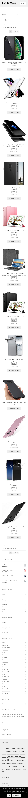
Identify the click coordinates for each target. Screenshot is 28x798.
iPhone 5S (5, 662)
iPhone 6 (5, 664)
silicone (21, 766)
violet (17, 769)
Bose (12, 751)
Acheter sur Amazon (14, 69)
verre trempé (12, 769)
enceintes (16, 754)
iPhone (10, 760)
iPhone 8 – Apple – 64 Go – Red (15, 714)
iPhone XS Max (6, 691)
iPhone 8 (5, 679)
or (16, 763)
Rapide (4, 622)
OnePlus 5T (5, 693)
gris (7, 757)
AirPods (6, 748)
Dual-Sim (11, 754)
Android (11, 748)
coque (21, 751)
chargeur (15, 751)
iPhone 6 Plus (6, 667)
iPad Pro (5, 657)
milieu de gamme (5, 763)
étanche (3, 771)
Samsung (11, 766)
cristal (3, 754)
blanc (23, 748)
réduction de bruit (4, 766)
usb (7, 769)
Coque (4, 607)
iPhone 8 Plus (6, 681)
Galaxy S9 (5, 650)
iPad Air (5, 654)
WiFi (22, 769)
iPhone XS (5, 688)
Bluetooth (7, 751)
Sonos (25, 766)
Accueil (4, 14)
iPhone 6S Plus (6, 671)
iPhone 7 (5, 674)
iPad (4, 652)
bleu (2, 751)
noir (10, 763)
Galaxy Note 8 (6, 642)
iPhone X (5, 686)
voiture (19, 769)
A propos (6, 783)
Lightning (5, 632)
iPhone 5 (5, 659)
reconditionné (20, 763)
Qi (17, 763)
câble (8, 754)
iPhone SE (5, 684)
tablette (4, 769)
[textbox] (14, 594)
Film (4, 609)
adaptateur (3, 748)
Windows (24, 769)
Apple (16, 748)
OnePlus (13, 763)
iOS (4, 704)
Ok (9, 795)
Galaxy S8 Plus (6, 647)
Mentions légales (8, 785)
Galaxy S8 (5, 645)
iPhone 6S (5, 669)
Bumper (5, 604)
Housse (5, 611)
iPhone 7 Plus (6, 676)
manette (21, 760)
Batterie (20, 748)
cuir (5, 754)
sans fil (15, 766)
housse (23, 757)
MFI (23, 760)
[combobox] (14, 594)
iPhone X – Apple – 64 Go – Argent (16, 716)
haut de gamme (14, 756)
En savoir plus (16, 795)
